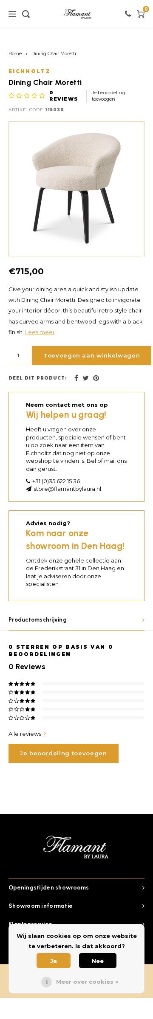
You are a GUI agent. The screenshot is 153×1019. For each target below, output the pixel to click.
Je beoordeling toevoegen (108, 96)
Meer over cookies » (87, 981)
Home (15, 53)
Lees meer (40, 332)
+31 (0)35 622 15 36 (56, 481)
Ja (53, 960)
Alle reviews (24, 733)
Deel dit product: (37, 378)
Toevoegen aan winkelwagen (91, 355)
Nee (98, 960)
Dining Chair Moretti (53, 53)
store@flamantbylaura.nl (67, 488)
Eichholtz (29, 71)
